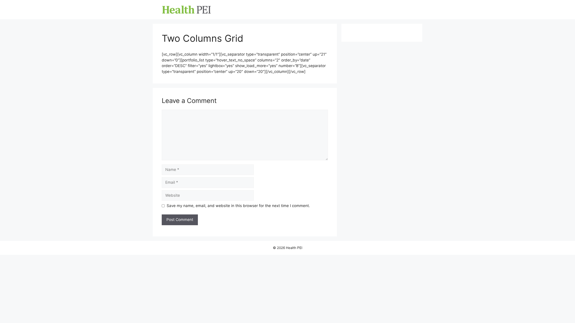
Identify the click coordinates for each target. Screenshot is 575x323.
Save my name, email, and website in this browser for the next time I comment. (238, 205)
